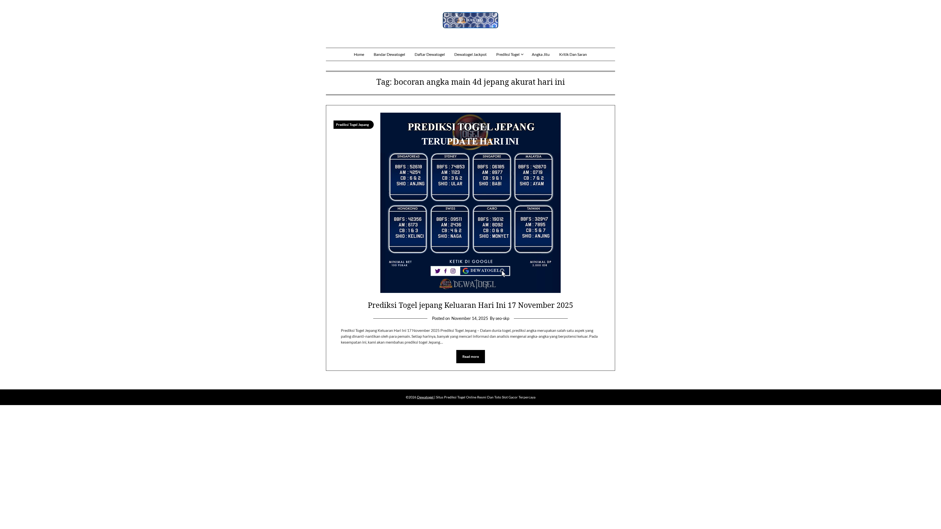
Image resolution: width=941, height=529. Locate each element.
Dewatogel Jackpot (470, 54)
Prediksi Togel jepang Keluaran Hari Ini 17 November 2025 (470, 305)
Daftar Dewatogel (430, 54)
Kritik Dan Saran (573, 54)
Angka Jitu (541, 54)
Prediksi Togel (508, 54)
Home (359, 54)
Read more (470, 356)
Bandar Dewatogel (389, 54)
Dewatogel (425, 397)
